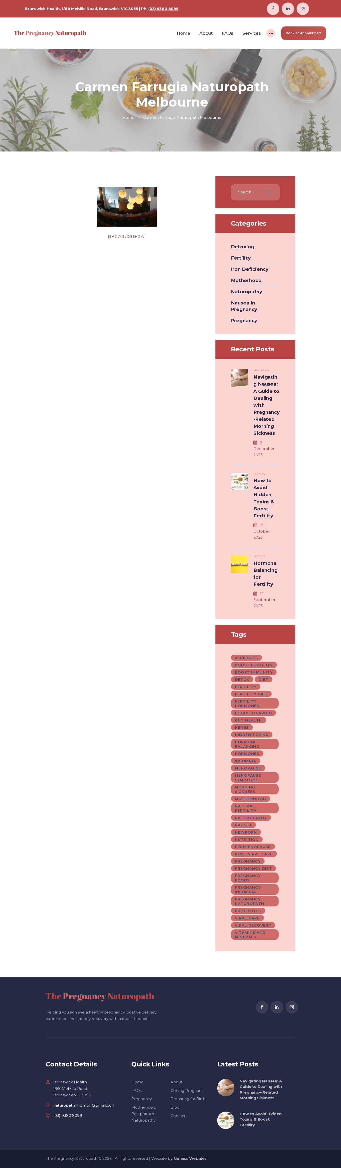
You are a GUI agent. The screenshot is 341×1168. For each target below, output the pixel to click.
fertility (246, 687)
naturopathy (251, 818)
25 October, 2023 (261, 531)
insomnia (245, 761)
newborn (246, 832)
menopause (248, 768)
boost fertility (254, 665)
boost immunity (254, 672)
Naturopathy (246, 291)
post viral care (254, 854)
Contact (177, 1115)
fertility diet (251, 694)
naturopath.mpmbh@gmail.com (84, 1105)
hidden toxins (251, 734)
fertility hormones (247, 703)
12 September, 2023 (264, 599)
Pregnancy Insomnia (248, 889)
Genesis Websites (190, 1158)
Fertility (241, 258)
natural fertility (246, 808)
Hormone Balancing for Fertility (265, 573)
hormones (247, 753)
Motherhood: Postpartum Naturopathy (143, 1114)
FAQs (136, 1090)
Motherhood (246, 280)
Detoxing (242, 247)
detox (242, 679)
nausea (243, 825)
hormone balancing (247, 744)
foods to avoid (253, 713)
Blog (174, 1107)
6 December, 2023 (264, 448)
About (176, 1082)
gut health (248, 720)
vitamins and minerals (250, 934)
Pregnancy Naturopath (249, 901)
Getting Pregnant (186, 1090)
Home (128, 117)
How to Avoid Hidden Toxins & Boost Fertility (263, 498)
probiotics (248, 911)
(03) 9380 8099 (163, 8)
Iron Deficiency (249, 269)
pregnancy (248, 861)
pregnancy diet (253, 868)
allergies (246, 658)
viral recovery (253, 925)
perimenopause (253, 847)
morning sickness (245, 789)
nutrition (247, 839)
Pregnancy (244, 320)
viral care (247, 918)
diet (264, 679)
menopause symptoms (248, 777)
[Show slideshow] (127, 236)
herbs (242, 727)
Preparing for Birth (187, 1098)
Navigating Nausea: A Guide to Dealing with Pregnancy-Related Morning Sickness (266, 405)
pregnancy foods (248, 878)
